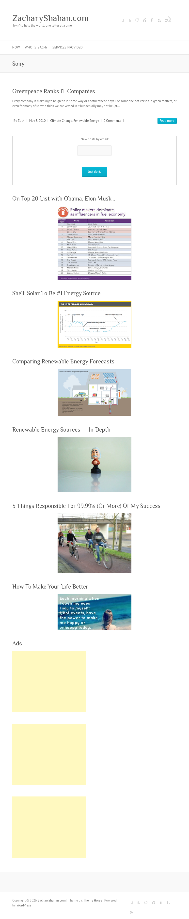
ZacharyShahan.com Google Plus (135, 18)
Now (16, 47)
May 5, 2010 (37, 121)
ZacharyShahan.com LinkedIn (157, 18)
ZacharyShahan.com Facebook (120, 18)
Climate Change (61, 121)
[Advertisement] (49, 681)
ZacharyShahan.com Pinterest (142, 18)
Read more (167, 121)
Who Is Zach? (36, 47)
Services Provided (67, 47)
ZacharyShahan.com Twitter (127, 18)
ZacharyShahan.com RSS (164, 18)
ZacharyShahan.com (50, 18)
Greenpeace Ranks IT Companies (53, 91)
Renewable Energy (86, 121)
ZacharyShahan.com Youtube (149, 18)
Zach (21, 121)
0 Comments (112, 121)
